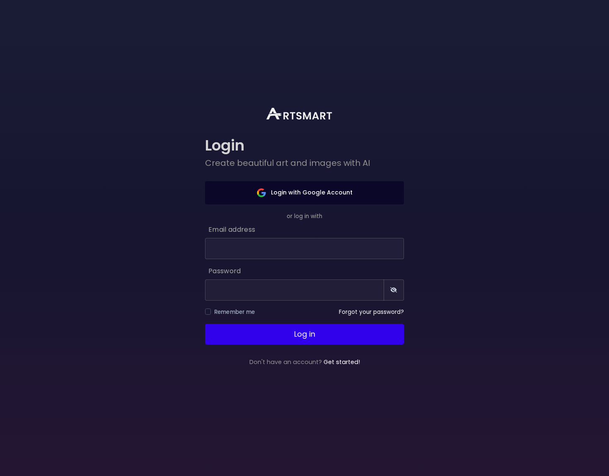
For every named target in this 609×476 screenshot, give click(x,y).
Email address (231, 229)
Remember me (234, 312)
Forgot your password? (371, 312)
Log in (304, 334)
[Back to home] (304, 114)
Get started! (342, 362)
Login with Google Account (311, 192)
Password (224, 271)
